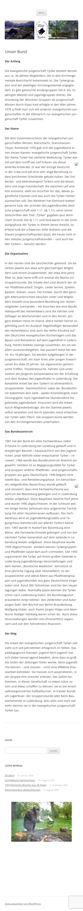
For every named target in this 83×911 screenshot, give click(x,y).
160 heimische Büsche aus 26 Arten (26, 785)
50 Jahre (9, 775)
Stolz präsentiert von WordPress (23, 903)
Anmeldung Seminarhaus (20, 780)
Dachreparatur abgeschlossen (22, 790)
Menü (41, 12)
